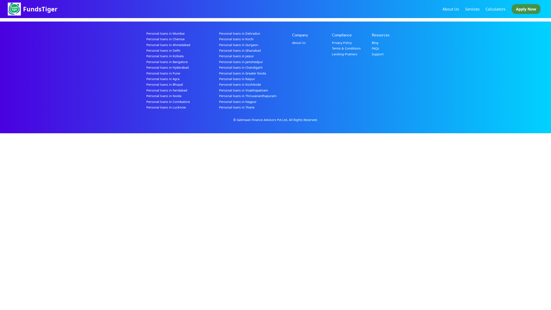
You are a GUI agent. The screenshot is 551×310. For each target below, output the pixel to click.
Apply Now (526, 9)
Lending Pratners (344, 54)
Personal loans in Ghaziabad (240, 50)
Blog (375, 43)
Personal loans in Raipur (237, 79)
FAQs (375, 48)
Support (378, 54)
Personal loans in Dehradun (239, 33)
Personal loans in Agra (163, 79)
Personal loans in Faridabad (166, 90)
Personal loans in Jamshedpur (241, 62)
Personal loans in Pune (163, 73)
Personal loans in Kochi (236, 39)
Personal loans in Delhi (163, 50)
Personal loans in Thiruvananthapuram (247, 96)
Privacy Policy (342, 43)
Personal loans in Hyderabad (167, 67)
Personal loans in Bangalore (167, 62)
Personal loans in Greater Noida (242, 73)
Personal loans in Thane (236, 107)
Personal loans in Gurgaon (238, 45)
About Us (451, 9)
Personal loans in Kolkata (165, 56)
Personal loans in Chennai (165, 39)
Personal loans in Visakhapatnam (243, 90)
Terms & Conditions (346, 48)
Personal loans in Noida (163, 96)
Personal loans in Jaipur (236, 56)
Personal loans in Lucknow (166, 107)
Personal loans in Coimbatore (168, 102)
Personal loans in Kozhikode (240, 84)
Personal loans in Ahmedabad (168, 45)
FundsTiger (40, 9)
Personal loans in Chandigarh (241, 67)
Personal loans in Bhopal (164, 84)
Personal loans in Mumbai (165, 33)
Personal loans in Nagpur (238, 102)
